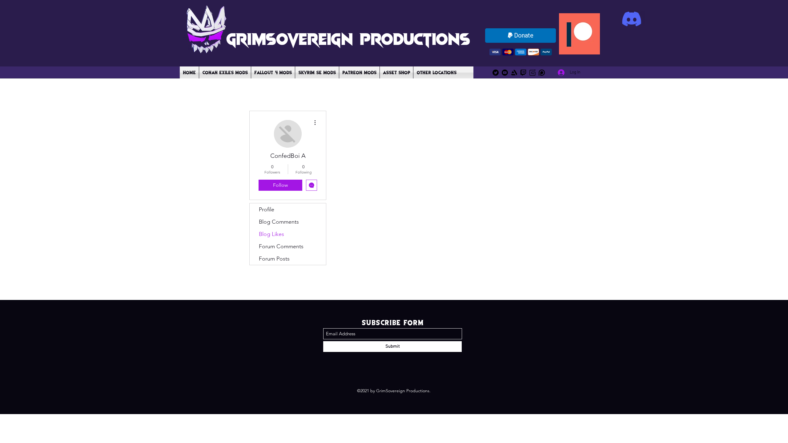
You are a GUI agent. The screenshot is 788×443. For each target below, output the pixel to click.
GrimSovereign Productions (348, 38)
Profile (266, 209)
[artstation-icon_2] (514, 73)
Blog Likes (271, 234)
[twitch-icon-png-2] (523, 73)
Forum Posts (274, 258)
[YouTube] (505, 73)
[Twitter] (495, 73)
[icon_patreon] (542, 73)
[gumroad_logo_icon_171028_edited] (532, 73)
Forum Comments (281, 246)
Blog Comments (279, 221)
